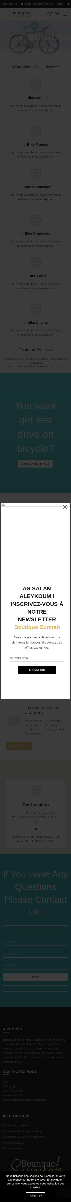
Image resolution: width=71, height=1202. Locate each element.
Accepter (35, 1195)
